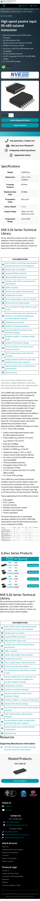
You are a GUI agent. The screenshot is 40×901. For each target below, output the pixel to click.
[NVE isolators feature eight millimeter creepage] (3, 354)
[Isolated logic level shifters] (3, 270)
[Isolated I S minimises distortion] (3, 326)
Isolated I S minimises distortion (17, 326)
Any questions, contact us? (22, 141)
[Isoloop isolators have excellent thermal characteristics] (3, 367)
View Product (33, 565)
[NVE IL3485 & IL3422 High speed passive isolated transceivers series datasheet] (3, 264)
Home (3, 9)
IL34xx (23, 207)
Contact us (5, 870)
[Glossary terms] (3, 372)
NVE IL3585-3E (20, 764)
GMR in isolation (12, 288)
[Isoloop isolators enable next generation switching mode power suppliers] (3, 361)
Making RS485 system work (16, 277)
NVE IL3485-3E (9, 579)
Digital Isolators (29, 9)
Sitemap (5, 882)
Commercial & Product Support (12, 849)
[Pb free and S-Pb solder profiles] (3, 303)
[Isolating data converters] (3, 322)
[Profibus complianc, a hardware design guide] (3, 338)
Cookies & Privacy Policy (10, 873)
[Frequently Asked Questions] (6, 150)
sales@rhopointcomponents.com (17, 825)
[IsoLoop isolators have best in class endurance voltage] (3, 331)
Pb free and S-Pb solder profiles (18, 303)
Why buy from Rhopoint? (22, 145)
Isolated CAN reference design (17, 343)
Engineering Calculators (10, 852)
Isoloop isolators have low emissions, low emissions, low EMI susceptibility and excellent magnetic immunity (21, 315)
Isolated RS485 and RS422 (16, 273)
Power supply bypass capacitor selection (21, 299)
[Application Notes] (11, 155)
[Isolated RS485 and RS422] (3, 273)
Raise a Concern (7, 861)
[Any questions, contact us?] (6, 140)
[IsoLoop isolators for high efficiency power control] (3, 308)
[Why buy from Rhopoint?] (7, 145)
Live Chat (5, 855)
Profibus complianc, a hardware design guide (22, 700)
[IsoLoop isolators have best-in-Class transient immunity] (3, 348)
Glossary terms (11, 372)
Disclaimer (5, 879)
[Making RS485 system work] (3, 277)
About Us (5, 846)
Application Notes (22, 155)
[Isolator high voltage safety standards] (3, 291)
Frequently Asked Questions (22, 150)
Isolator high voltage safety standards (20, 291)
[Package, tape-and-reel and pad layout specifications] (3, 282)
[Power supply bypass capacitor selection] (3, 299)
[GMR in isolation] (3, 288)
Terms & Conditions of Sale (11, 885)
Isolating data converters (15, 322)
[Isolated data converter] (3, 295)
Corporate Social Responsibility (12, 876)
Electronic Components (15, 9)
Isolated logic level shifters (15, 270)
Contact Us (15, 815)
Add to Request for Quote (20, 120)
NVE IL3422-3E (9, 565)
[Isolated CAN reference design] (3, 343)
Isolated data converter (14, 295)
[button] (1, 771)
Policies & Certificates (9, 858)
